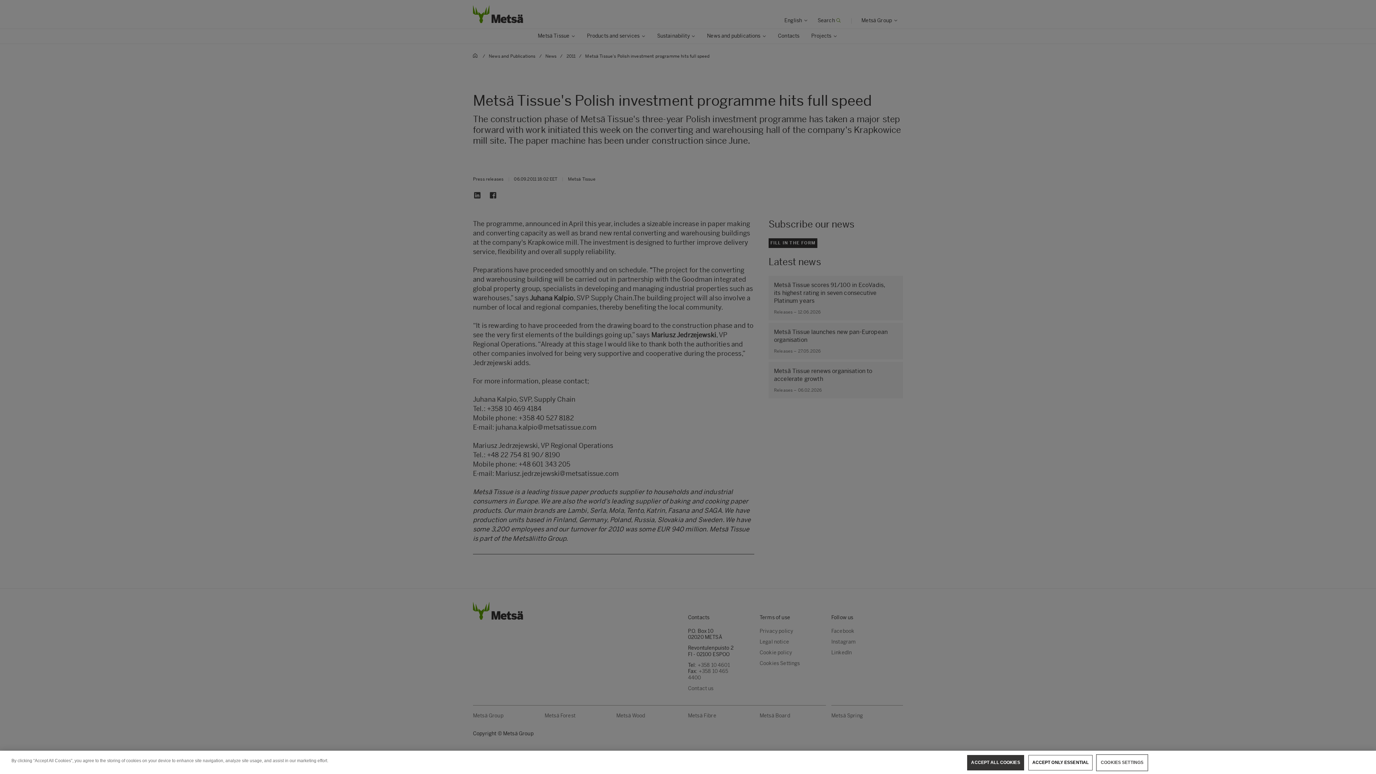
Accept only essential (1060, 762)
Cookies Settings (1122, 762)
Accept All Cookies (995, 762)
